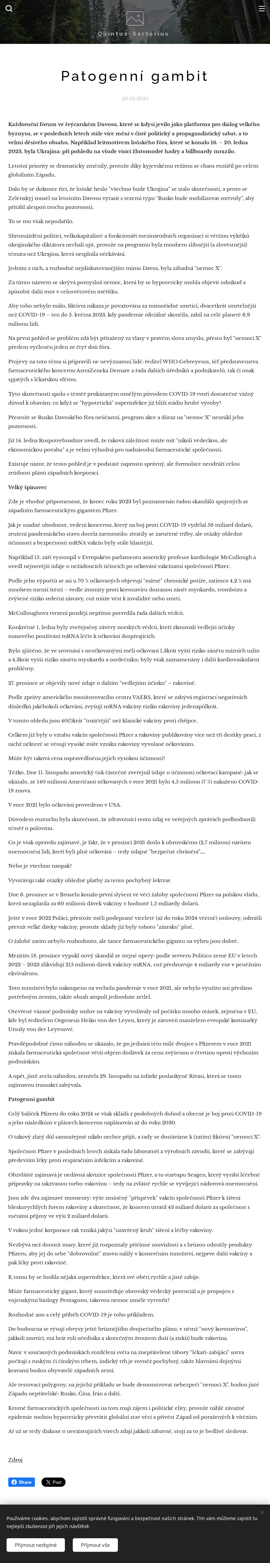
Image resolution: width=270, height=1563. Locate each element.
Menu (261, 8)
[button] (9, 8)
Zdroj (15, 1460)
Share (25, 1482)
